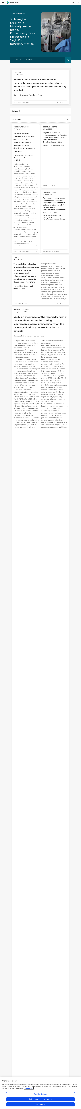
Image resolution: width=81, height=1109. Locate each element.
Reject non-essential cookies (40, 1099)
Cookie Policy (29, 1088)
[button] (67, 59)
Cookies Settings (40, 1094)
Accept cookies (40, 1104)
